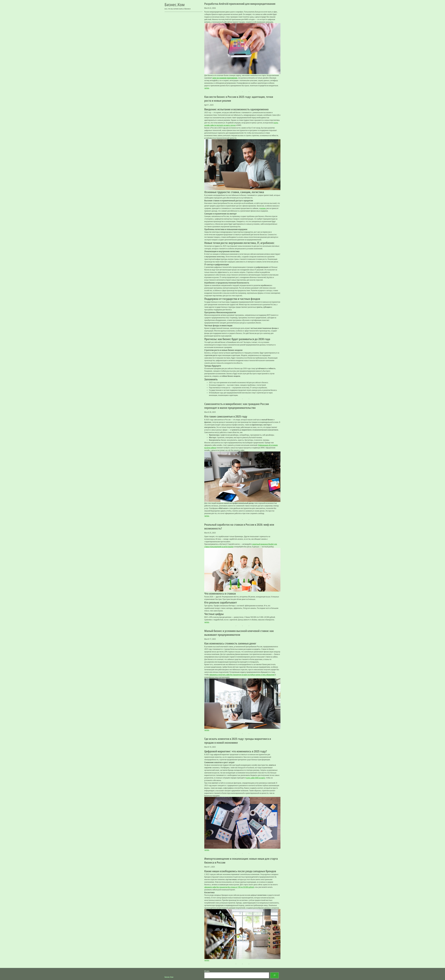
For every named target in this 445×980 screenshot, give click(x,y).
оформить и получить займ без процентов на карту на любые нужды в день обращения (242, 674)
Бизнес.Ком (175, 4)
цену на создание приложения (224, 78)
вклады (263, 208)
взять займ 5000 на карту (255, 777)
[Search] (274, 975)
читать (206, 88)
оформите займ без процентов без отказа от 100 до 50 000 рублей (229, 887)
